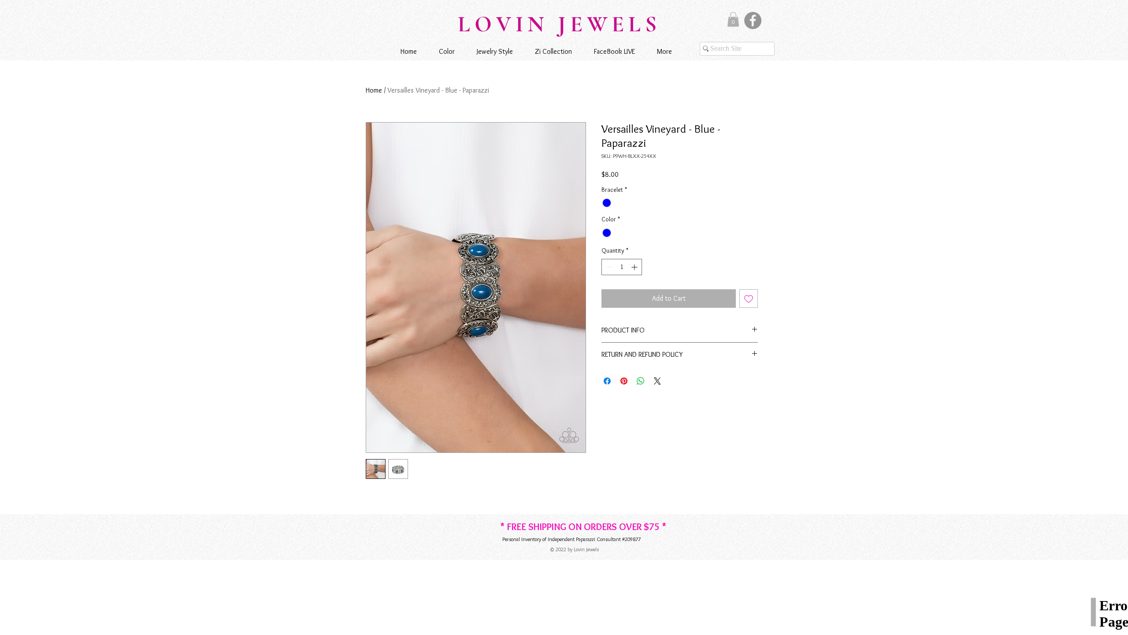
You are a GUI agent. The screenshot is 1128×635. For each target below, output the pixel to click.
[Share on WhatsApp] (640, 381)
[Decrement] (608, 267)
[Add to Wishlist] (748, 298)
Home (374, 90)
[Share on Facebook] (607, 381)
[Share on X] (657, 381)
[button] (733, 19)
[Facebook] (752, 20)
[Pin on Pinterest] (624, 381)
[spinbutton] (622, 267)
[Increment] (635, 267)
